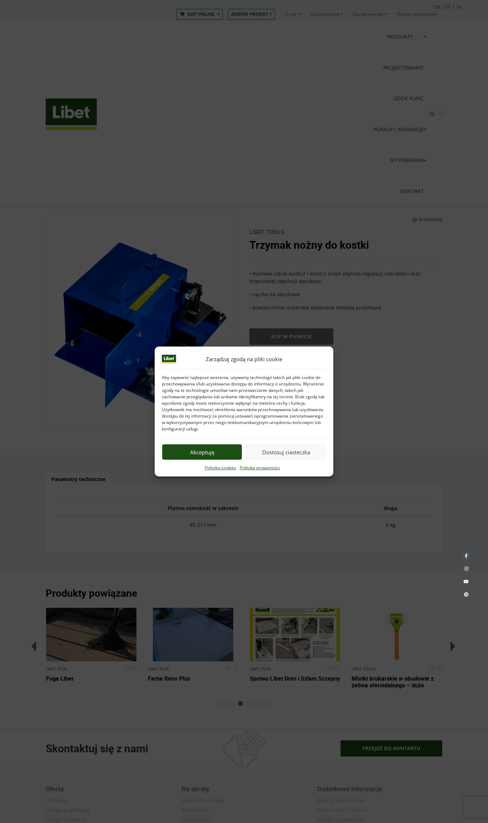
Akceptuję (202, 452)
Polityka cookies (220, 468)
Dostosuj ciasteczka (286, 452)
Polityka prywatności (260, 468)
